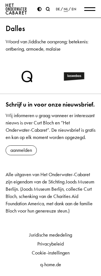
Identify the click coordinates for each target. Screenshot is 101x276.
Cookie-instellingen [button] (51, 253)
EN (74, 9)
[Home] (16, 9)
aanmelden (21, 150)
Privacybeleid (50, 244)
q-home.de (50, 264)
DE (58, 9)
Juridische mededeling (50, 235)
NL (66, 9)
